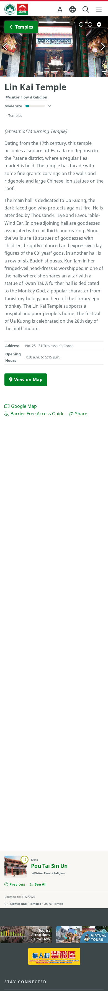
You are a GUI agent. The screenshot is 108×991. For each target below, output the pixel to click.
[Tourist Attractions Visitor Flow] (26, 934)
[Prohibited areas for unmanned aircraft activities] (54, 956)
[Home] (5, 904)
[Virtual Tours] (82, 934)
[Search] (86, 9)
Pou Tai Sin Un (49, 865)
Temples (35, 904)
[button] (60, 10)
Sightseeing (18, 904)
